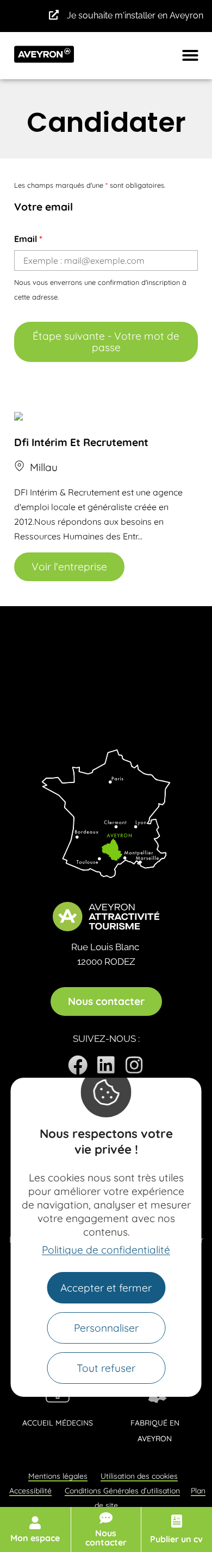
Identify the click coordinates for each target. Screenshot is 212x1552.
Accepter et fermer (106, 1287)
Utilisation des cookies (139, 1476)
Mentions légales (58, 1476)
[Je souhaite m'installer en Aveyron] (54, 15)
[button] (190, 55)
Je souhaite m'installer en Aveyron (135, 15)
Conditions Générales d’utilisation (122, 1491)
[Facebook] (78, 1065)
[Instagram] (134, 1065)
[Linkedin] (106, 1065)
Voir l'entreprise (69, 566)
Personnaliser (106, 1327)
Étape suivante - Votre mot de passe (106, 341)
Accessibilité (30, 1491)
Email (28, 238)
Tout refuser (106, 1368)
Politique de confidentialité (106, 1249)
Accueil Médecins (57, 1423)
